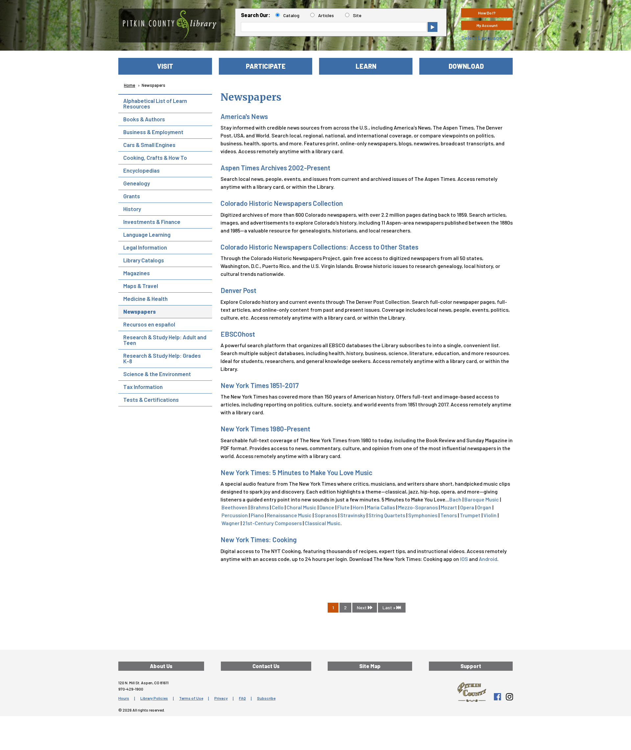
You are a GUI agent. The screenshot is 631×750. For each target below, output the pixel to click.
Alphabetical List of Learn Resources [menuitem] (155, 103)
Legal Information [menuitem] (145, 247)
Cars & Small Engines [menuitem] (149, 144)
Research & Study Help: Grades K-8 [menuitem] (162, 358)
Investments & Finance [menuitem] (151, 221)
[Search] (432, 27)
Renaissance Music (289, 515)
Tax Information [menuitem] (143, 386)
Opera (467, 507)
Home (129, 85)
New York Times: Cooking (259, 539)
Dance (326, 507)
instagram (509, 696)
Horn (358, 507)
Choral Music (301, 507)
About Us (161, 666)
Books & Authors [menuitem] (144, 119)
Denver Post (238, 290)
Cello (278, 507)
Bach (455, 499)
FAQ (242, 698)
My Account (487, 25)
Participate (266, 66)
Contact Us (266, 666)
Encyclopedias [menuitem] (141, 170)
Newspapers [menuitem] (139, 311)
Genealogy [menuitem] (136, 183)
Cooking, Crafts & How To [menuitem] (155, 157)
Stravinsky (352, 515)
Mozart (449, 507)
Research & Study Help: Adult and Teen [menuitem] (164, 340)
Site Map (370, 666)
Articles (326, 15)
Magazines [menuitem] (136, 273)
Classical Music (322, 523)
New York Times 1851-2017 (260, 385)
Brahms (259, 507)
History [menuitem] (132, 209)
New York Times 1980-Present (265, 428)
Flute (343, 507)
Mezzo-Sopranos (418, 507)
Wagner (231, 523)
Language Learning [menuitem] (147, 234)
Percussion (235, 515)
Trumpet (470, 515)
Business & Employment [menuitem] (153, 132)
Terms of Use (191, 698)
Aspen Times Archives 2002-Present (275, 167)
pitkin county (472, 692)
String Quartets (386, 515)
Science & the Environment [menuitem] (157, 374)
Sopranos (326, 515)
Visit (165, 66)
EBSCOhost (238, 334)
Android (488, 559)
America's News (244, 116)
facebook (497, 696)
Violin (490, 515)
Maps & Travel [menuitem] (140, 285)
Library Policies (154, 698)
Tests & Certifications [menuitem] (151, 399)
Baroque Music (481, 499)
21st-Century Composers (272, 523)
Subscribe (266, 698)
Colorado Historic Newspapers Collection (282, 203)
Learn (366, 66)
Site (357, 15)
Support (470, 666)
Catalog (291, 15)
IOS (464, 559)
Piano (257, 515)
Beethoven (234, 507)
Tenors (448, 515)
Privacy (221, 698)
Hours (123, 698)
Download (466, 66)
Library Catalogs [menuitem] (143, 260)
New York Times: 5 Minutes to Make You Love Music (296, 472)
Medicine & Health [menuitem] (145, 298)
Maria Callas (381, 507)
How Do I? (487, 13)
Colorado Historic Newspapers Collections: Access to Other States (319, 247)
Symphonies (422, 515)
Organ (484, 507)
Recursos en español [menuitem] (149, 324)
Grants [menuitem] (131, 196)
